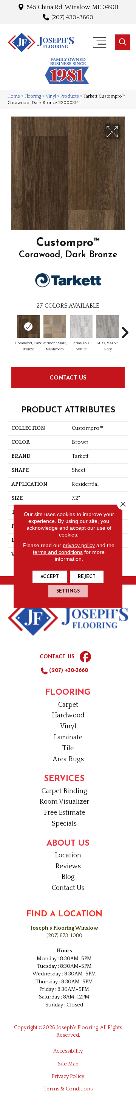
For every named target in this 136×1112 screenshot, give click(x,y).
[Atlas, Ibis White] (81, 326)
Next (124, 329)
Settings (68, 591)
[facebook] (85, 657)
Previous (11, 329)
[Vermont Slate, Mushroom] (55, 326)
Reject (87, 576)
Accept (49, 576)
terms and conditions (58, 552)
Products (69, 96)
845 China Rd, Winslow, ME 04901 (72, 7)
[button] (122, 42)
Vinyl (51, 96)
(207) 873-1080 (64, 936)
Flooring (33, 96)
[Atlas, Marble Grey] (107, 326)
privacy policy (79, 545)
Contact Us (68, 377)
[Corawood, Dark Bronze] (28, 326)
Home (14, 96)
